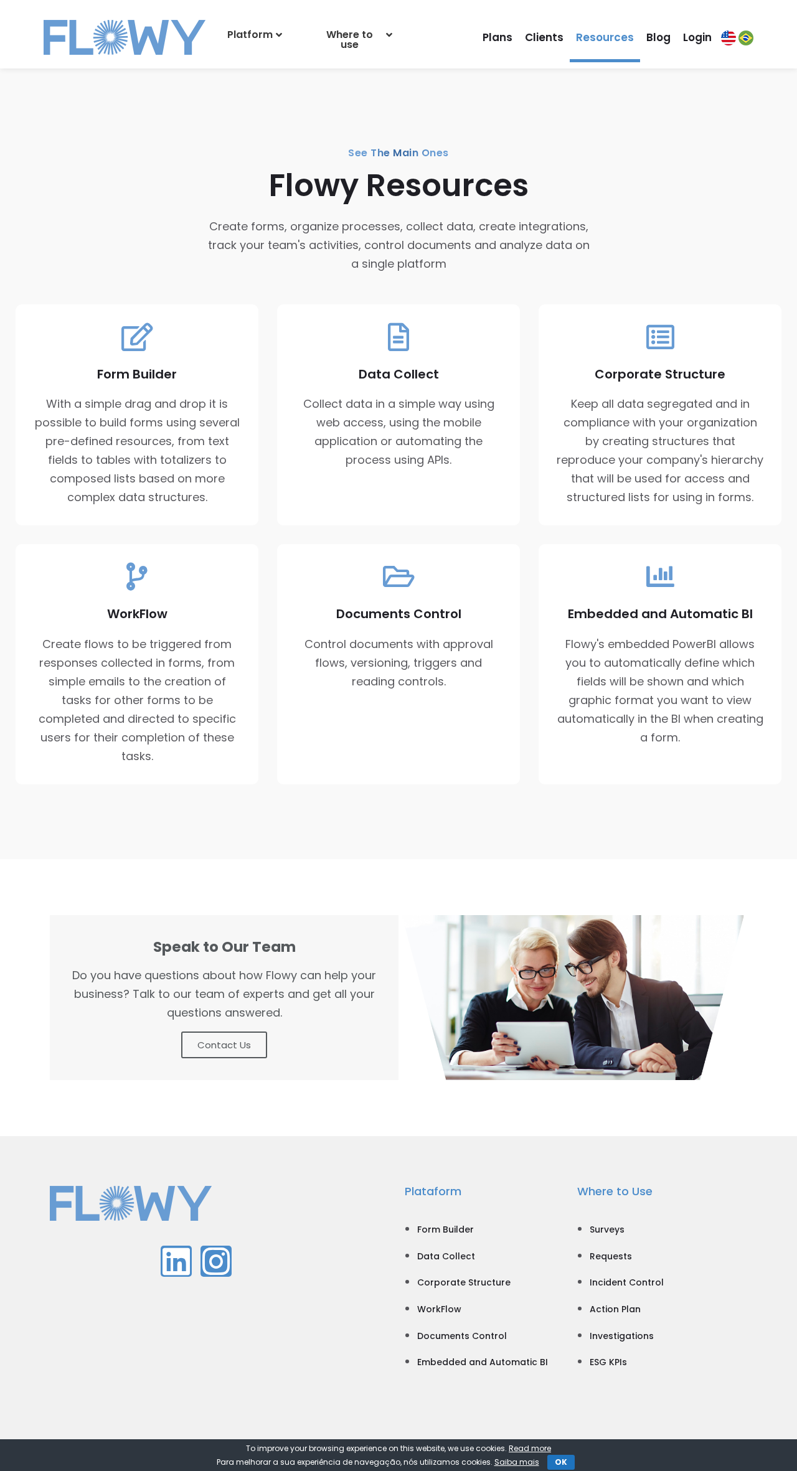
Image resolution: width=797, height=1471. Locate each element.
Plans (497, 37)
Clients (544, 37)
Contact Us (224, 1044)
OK (561, 1462)
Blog (658, 37)
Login (697, 37)
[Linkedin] (176, 1261)
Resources (605, 37)
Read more (530, 1448)
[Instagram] (216, 1261)
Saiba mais (516, 1462)
